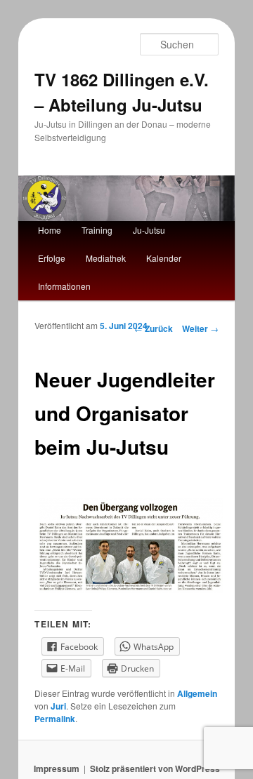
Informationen (64, 286)
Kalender (163, 258)
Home (49, 230)
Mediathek (106, 258)
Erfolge (51, 258)
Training (97, 230)
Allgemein (197, 693)
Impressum (56, 768)
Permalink (54, 718)
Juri (58, 706)
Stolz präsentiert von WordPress (155, 768)
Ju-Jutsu (149, 230)
